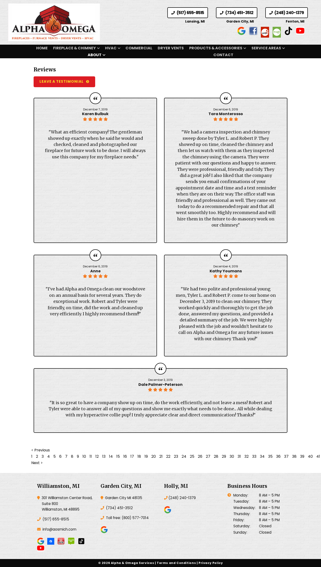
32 (246, 456)
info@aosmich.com (59, 529)
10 (84, 456)
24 (184, 456)
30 (232, 456)
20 (153, 456)
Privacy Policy (211, 563)
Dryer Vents (171, 48)
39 (302, 456)
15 (118, 456)
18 (139, 456)
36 (278, 456)
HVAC (111, 48)
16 (125, 456)
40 (310, 456)
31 (239, 456)
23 (176, 456)
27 (208, 456)
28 (216, 456)
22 (168, 456)
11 (91, 456)
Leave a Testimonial (61, 81)
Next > (37, 462)
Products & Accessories (215, 48)
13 (104, 456)
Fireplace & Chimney (74, 48)
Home (42, 48)
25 (192, 456)
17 (132, 456)
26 (200, 456)
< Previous (40, 450)
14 (111, 456)
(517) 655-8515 (190, 13)
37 (286, 456)
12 (97, 456)
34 (262, 456)
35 (270, 456)
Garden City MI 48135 (123, 497)
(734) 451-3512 (238, 13)
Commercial (138, 48)
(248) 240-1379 (289, 13)
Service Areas (266, 48)
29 (224, 456)
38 (294, 456)
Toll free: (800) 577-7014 (127, 517)
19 (146, 456)
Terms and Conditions (176, 563)
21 (161, 456)
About (95, 55)
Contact (223, 55)
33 (254, 456)
